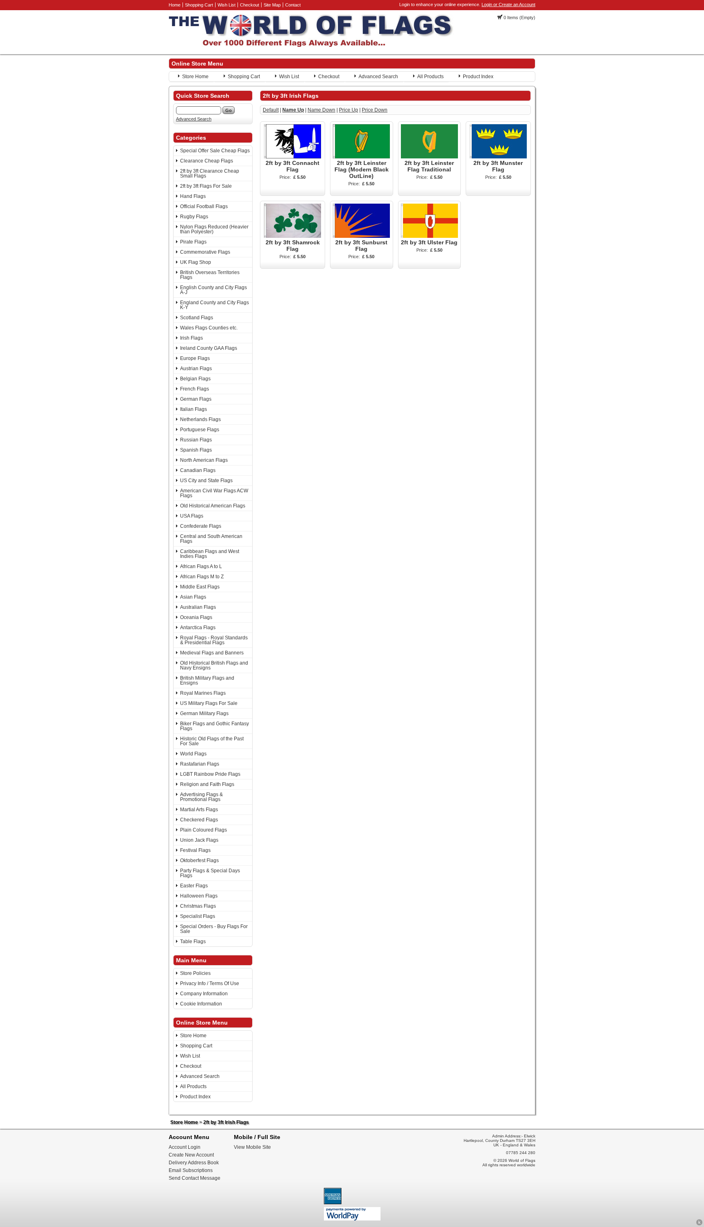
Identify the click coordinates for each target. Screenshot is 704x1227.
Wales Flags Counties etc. (209, 328)
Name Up (293, 110)
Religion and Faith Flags (207, 784)
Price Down (374, 110)
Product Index (478, 76)
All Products (430, 76)
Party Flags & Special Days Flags (210, 873)
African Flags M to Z (202, 576)
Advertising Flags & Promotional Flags (201, 797)
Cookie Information (201, 1004)
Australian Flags (198, 607)
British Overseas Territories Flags (210, 275)
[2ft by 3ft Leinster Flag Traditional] (429, 157)
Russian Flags (196, 440)
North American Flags (204, 460)
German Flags (195, 399)
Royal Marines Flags (203, 693)
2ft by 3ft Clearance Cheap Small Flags (209, 173)
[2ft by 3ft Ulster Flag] (429, 236)
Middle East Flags (200, 587)
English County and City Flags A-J (213, 290)
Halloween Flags (199, 896)
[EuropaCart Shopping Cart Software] (699, 1224)
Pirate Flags (193, 242)
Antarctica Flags (198, 627)
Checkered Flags (199, 820)
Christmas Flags (198, 906)
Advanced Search (378, 76)
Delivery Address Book (194, 1163)
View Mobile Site (252, 1147)
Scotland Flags (196, 317)
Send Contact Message (194, 1178)
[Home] (311, 45)
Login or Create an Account (508, 4)
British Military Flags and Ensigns (207, 680)
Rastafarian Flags (199, 764)
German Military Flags (204, 713)
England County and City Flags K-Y (214, 305)
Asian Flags (193, 597)
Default (271, 110)
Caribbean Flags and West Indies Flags (209, 554)
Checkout (249, 4)
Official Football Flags (204, 206)
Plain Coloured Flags (203, 830)
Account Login (184, 1147)
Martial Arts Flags (199, 809)
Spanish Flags (196, 450)
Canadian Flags (198, 470)
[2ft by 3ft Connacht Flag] (292, 157)
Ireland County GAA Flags (208, 348)
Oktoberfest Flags (199, 860)
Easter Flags (194, 886)
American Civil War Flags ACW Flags (214, 493)
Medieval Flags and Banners (212, 653)
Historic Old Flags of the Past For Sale (212, 741)
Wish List (226, 4)
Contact (293, 4)
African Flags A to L (201, 566)
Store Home (195, 76)
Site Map (272, 4)
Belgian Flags (195, 379)
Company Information (204, 994)
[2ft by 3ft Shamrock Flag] (292, 236)
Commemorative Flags (205, 252)
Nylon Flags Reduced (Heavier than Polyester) (214, 229)
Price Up (348, 110)
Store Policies (195, 973)
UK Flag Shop (195, 262)
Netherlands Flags (200, 419)
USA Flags (191, 516)
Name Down (321, 110)
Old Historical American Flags (212, 506)
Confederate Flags (200, 526)
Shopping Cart (199, 4)
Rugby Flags (194, 216)
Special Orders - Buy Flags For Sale (214, 929)
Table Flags (193, 941)
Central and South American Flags (211, 538)
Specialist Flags (197, 916)
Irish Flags (191, 338)
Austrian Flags (196, 368)
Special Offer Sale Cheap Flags (215, 151)
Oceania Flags (196, 617)
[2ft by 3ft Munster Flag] (498, 157)
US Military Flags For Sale (209, 703)
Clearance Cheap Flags (206, 161)
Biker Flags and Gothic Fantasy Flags (214, 726)
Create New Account (191, 1155)
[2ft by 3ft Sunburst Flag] (361, 236)
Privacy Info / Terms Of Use (209, 983)
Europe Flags (195, 358)
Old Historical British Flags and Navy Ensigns (214, 665)
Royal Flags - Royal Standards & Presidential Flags (214, 640)
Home (174, 4)
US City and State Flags (206, 480)
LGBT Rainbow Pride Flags (210, 774)
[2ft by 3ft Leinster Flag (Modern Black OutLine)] (361, 157)
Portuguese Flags (199, 429)
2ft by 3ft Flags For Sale (206, 186)
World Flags (193, 754)
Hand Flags (193, 196)
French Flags (194, 389)
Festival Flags (195, 850)
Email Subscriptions (191, 1170)
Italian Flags (193, 409)
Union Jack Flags (199, 840)
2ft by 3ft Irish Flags (226, 1122)
